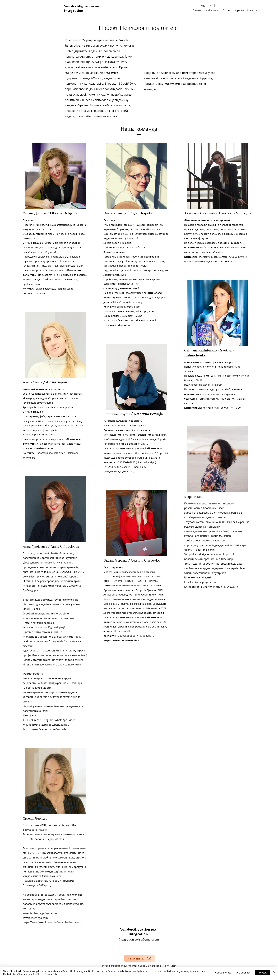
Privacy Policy (52, 974)
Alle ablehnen (243, 972)
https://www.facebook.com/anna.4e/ (45, 729)
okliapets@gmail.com (128, 306)
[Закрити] (274, 972)
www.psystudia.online (116, 325)
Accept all (263, 972)
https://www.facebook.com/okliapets (123, 320)
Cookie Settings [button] (223, 972)
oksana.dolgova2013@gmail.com (54, 288)
